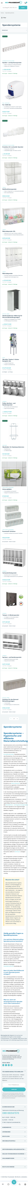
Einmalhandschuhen (9, 754)
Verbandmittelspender (9, 573)
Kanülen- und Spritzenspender (12, 62)
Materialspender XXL (8, 231)
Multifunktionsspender (9, 189)
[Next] (17, 718)
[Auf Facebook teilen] (6, 1065)
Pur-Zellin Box (6, 105)
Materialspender (7, 273)
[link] (8, 1184)
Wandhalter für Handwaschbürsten (13, 447)
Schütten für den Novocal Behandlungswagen (10, 700)
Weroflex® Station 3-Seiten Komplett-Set (10, 360)
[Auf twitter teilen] (9, 1065)
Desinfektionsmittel (9, 966)
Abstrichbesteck (15, 783)
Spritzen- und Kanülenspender (12, 657)
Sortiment (17, 851)
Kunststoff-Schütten (8, 531)
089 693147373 (10, 1113)
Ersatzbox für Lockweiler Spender (12, 147)
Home (2, 13)
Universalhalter (7, 489)
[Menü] (3, 1184)
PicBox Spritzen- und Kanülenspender (8, 404)
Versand (9, 71)
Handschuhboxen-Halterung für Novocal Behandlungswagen (12, 316)
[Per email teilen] (11, 1065)
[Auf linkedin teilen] (3, 1065)
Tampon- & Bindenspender (10, 615)
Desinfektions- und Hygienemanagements (17, 805)
